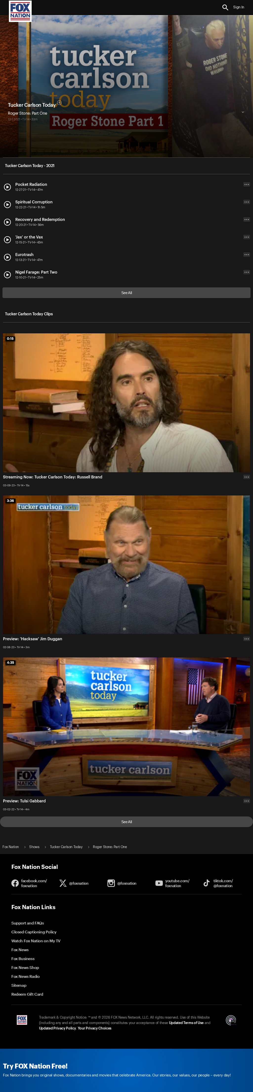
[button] (225, 7)
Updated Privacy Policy (57, 1028)
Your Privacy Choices (94, 1028)
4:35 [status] (10, 662)
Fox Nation (10, 847)
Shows (34, 847)
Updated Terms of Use (186, 1023)
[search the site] (225, 7)
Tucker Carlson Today (32, 105)
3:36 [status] (10, 501)
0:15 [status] (10, 339)
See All (126, 293)
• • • (247, 184)
